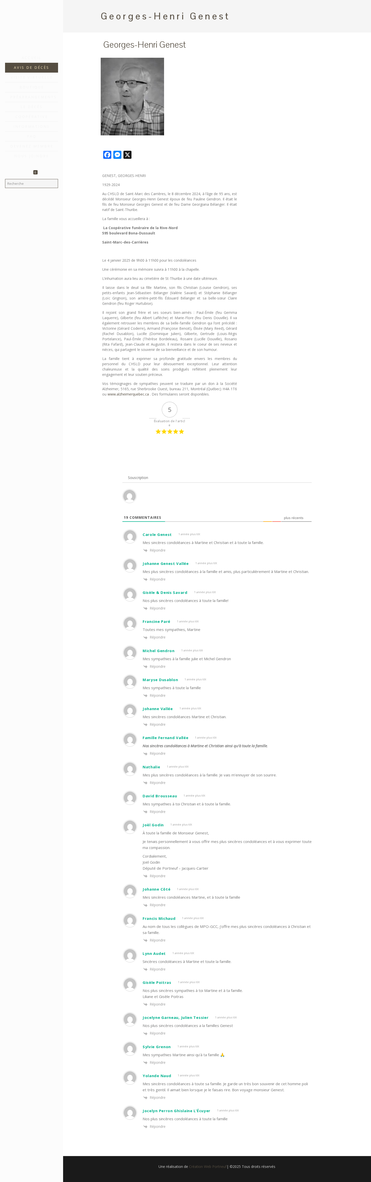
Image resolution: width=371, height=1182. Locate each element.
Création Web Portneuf (208, 1166)
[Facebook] (31, 1174)
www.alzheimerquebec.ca (128, 394)
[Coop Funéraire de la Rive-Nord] (31, 26)
